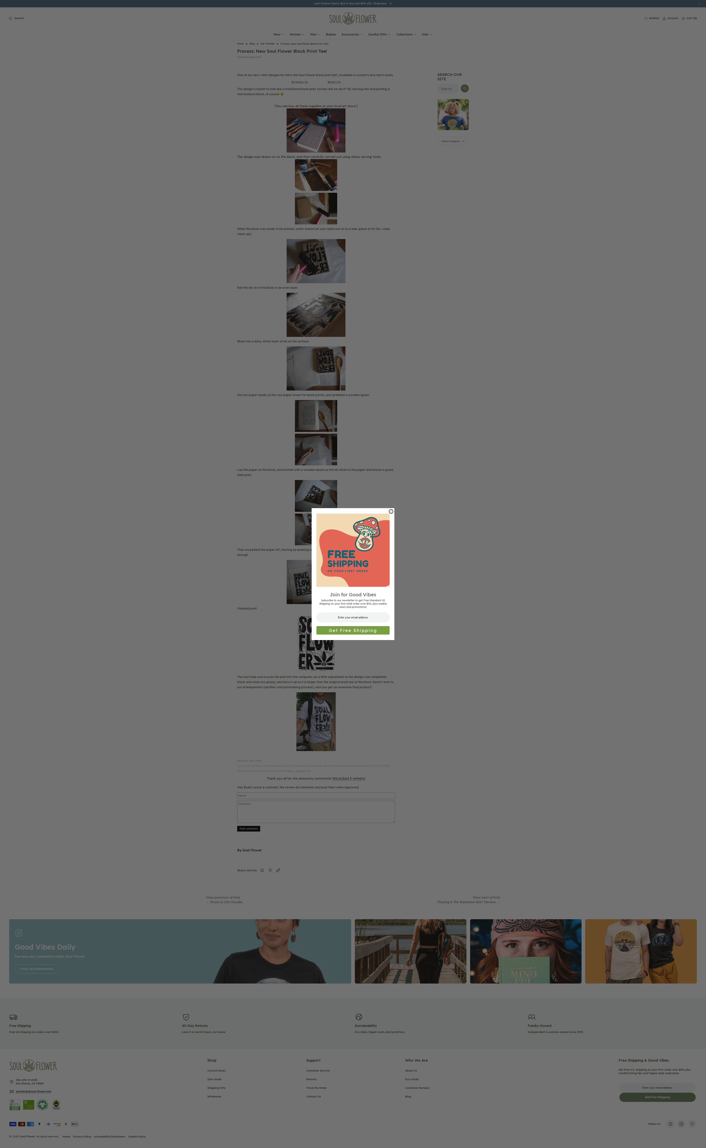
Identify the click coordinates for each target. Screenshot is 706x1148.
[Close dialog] (391, 511)
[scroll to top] (699, 1141)
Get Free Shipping (353, 630)
